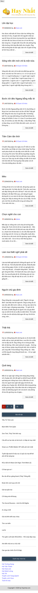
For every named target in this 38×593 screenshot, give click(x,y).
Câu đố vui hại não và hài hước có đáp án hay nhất (18, 440)
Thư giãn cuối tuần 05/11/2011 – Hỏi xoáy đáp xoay (19, 537)
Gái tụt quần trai (7, 490)
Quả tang (6, 365)
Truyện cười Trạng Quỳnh (10, 576)
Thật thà (6, 327)
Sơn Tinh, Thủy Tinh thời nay (11, 433)
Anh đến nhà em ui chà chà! (11, 543)
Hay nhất (19, 12)
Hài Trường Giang (8, 564)
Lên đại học (7, 23)
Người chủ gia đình (11, 290)
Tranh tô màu (6, 580)
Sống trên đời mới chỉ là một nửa (18, 61)
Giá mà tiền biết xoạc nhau (10, 516)
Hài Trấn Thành (7, 566)
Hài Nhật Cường (7, 571)
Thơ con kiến (6, 523)
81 (18, 406)
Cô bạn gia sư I (7, 469)
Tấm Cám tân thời (11, 136)
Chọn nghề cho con (11, 214)
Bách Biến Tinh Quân (9, 427)
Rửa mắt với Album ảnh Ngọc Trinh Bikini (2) (16, 463)
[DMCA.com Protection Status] (4, 592)
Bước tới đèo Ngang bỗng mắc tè (18, 98)
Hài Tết (4, 573)
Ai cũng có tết (6, 510)
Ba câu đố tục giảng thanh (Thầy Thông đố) (16, 476)
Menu (2, 1)
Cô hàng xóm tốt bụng (9, 496)
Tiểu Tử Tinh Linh (8, 420)
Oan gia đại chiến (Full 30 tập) (12, 550)
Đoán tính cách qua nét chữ (11, 483)
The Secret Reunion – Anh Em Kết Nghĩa (15, 503)
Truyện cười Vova (8, 578)
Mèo (4, 176)
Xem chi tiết (29, 52)
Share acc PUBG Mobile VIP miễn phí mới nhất (17, 447)
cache (4, 530)
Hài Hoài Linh (6, 569)
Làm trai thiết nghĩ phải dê (14, 252)
